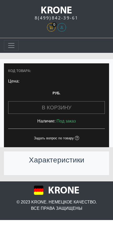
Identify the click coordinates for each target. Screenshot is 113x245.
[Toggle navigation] (11, 45)
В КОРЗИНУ (56, 107)
